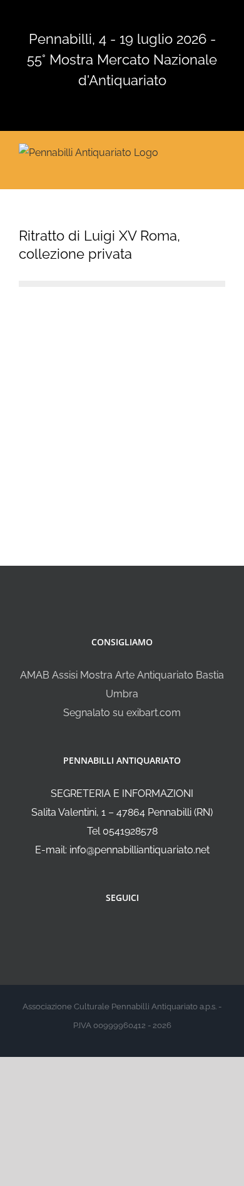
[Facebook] (114, 931)
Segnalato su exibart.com (122, 713)
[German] (127, 17)
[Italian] (78, 17)
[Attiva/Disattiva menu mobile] (220, 151)
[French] (110, 17)
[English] (94, 17)
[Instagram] (131, 931)
